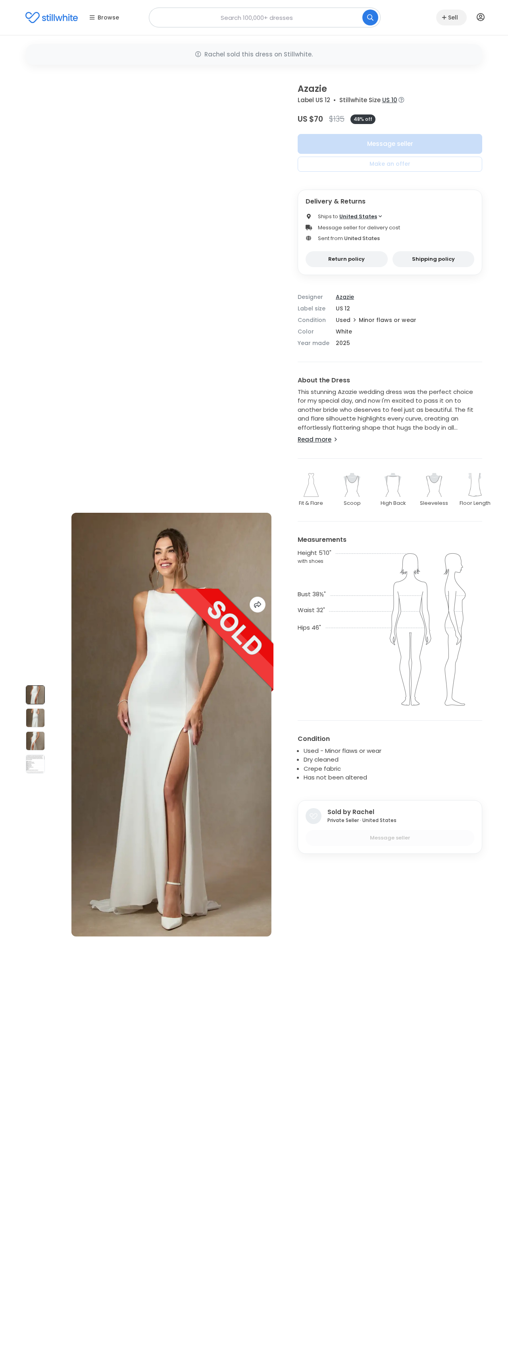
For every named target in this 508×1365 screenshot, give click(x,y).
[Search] (370, 17)
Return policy (346, 259)
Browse (108, 17)
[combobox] (264, 17)
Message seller (390, 144)
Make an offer (389, 164)
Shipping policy (433, 259)
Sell (453, 17)
